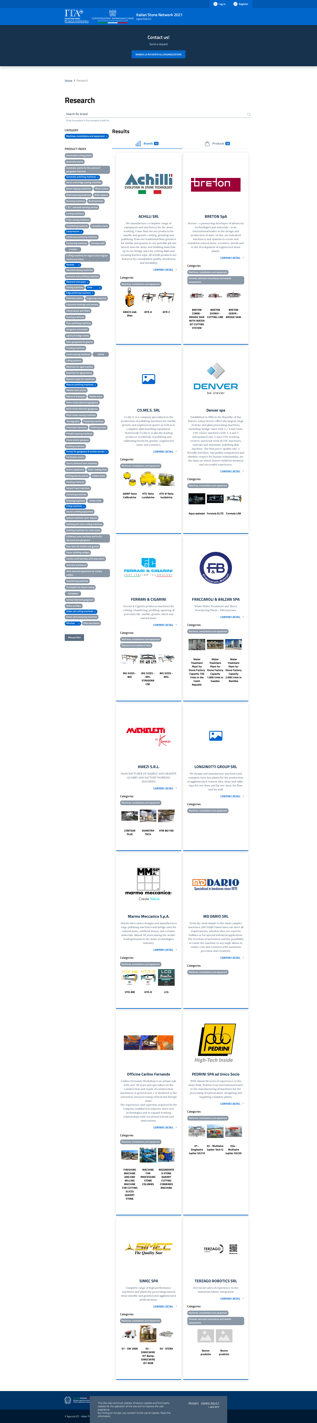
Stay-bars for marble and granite (82, 546)
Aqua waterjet (197, 513)
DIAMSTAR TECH (148, 832)
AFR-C (166, 312)
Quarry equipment (75, 469)
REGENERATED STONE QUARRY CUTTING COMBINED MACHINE (166, 1179)
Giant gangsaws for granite (79, 342)
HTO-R (148, 992)
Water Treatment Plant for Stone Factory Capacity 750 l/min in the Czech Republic (197, 672)
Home (68, 80)
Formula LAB (233, 513)
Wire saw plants (91, 623)
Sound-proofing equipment (79, 511)
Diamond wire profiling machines (82, 276)
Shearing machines (75, 500)
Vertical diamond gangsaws (79, 599)
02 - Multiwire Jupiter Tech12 (215, 1147)
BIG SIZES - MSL (166, 675)
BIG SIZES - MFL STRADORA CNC (148, 678)
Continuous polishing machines (81, 237)
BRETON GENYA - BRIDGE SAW (233, 313)
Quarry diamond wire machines (81, 463)
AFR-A (148, 312)
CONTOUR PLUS (129, 832)
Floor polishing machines (78, 323)
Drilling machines (74, 287)
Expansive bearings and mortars (82, 304)
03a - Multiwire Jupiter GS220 (234, 1149)
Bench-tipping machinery (78, 188)
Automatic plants (74, 161)
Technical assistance (76, 565)
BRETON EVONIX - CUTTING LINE (215, 313)
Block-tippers (101, 195)
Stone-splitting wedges (77, 552)
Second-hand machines (78, 488)
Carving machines (75, 213)
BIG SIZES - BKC (129, 675)
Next (179, 302)
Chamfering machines (77, 226)
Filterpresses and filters (78, 310)
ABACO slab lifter (130, 313)
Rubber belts (98, 475)
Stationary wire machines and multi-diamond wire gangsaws (84, 538)
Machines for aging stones (79, 372)
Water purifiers (73, 605)
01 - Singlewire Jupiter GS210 (197, 1149)
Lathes (100, 354)
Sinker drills (95, 500)
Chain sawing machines (77, 219)
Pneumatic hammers (76, 427)
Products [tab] (220, 143)
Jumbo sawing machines (78, 354)
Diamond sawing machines (79, 270)
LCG (166, 992)
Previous (117, 302)
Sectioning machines (76, 494)
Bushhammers (95, 201)
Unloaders (73, 593)
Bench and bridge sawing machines (83, 182)
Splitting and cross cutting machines (84, 524)
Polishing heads (98, 427)
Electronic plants (74, 298)
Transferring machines (77, 581)
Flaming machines (75, 317)
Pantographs (73, 421)
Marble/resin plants (76, 390)
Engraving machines (96, 298)
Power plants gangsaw (77, 440)
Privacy (194, 1403)
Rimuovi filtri (74, 637)
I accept (214, 1407)
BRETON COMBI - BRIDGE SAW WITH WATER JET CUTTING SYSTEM (197, 319)
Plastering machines (93, 421)
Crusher (73, 249)
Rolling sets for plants (77, 475)
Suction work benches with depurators (85, 558)
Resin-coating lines (97, 469)
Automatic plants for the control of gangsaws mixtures (83, 169)
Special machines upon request (81, 517)
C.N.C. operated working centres (82, 207)
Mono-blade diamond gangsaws (82, 402)
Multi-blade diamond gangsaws (82, 408)
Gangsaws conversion (77, 329)
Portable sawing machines (79, 433)
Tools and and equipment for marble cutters (84, 572)
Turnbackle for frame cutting (80, 587)
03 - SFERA (166, 1349)
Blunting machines (75, 201)
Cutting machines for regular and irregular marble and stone (87, 257)
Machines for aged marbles (79, 366)
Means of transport (75, 396)
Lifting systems (74, 360)
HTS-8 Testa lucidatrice (166, 495)
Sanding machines (75, 482)
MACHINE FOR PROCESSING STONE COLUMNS (148, 1177)
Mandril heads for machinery (80, 379)
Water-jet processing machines (81, 616)
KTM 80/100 (166, 831)
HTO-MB (130, 992)
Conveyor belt (98, 243)
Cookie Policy (210, 1403)
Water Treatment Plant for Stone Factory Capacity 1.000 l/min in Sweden (215, 670)
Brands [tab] (151, 143)
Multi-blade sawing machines (81, 415)
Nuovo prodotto (206, 1352)
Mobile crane (95, 396)
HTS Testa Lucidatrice (148, 495)
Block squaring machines (78, 195)
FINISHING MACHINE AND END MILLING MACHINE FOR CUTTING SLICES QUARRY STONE (130, 1184)
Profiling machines (75, 446)
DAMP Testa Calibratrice (130, 495)
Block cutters (101, 188)
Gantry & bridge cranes (77, 335)
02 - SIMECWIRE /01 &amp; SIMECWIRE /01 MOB (148, 1356)
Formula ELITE (215, 513)
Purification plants (75, 457)
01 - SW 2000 (130, 1349)
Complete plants (99, 226)
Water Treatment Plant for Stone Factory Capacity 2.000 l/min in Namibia (233, 670)
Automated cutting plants (79, 155)
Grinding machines (75, 348)
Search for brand (77, 114)
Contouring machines (76, 243)
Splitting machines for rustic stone (83, 530)
